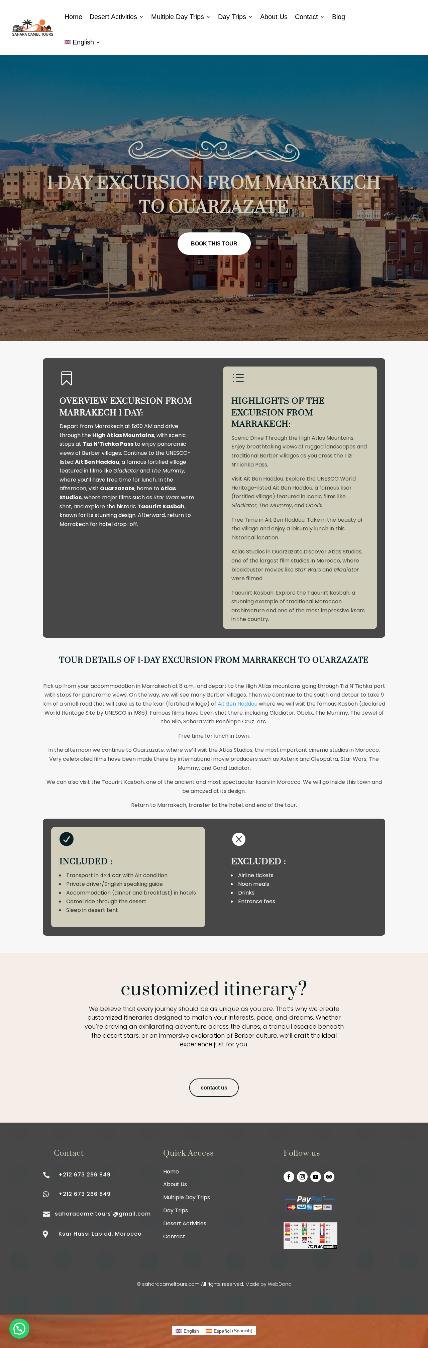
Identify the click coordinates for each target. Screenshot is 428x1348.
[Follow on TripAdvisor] (329, 1176)
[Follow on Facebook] (289, 1176)
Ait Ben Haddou (237, 704)
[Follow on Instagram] (302, 1176)
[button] (19, 1329)
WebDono (280, 1284)
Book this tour (214, 243)
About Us (274, 16)
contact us (214, 1088)
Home (73, 16)
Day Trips (232, 16)
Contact (306, 16)
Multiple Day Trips (177, 16)
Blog (338, 16)
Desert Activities (113, 16)
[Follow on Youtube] (315, 1176)
